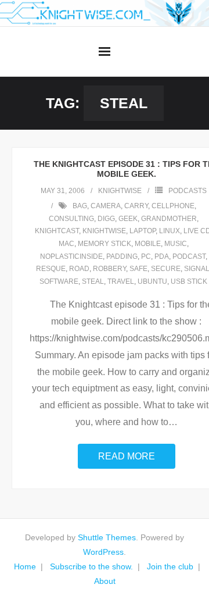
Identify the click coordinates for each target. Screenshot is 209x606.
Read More (126, 456)
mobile (148, 244)
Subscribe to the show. (91, 566)
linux (169, 231)
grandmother (169, 219)
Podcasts (187, 191)
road (79, 269)
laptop (142, 231)
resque (51, 269)
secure (166, 269)
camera (106, 206)
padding (122, 256)
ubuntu (152, 281)
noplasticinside (71, 256)
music (175, 244)
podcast (189, 256)
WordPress (103, 552)
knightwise (120, 191)
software (58, 281)
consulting (71, 219)
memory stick (104, 244)
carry (136, 206)
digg (106, 219)
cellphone (173, 206)
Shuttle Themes (107, 537)
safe (138, 269)
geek (128, 219)
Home (25, 566)
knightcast (57, 231)
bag (80, 206)
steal (93, 281)
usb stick (189, 281)
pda (161, 256)
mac (66, 244)
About (105, 581)
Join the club (170, 566)
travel (120, 281)
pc (146, 256)
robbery (109, 269)
